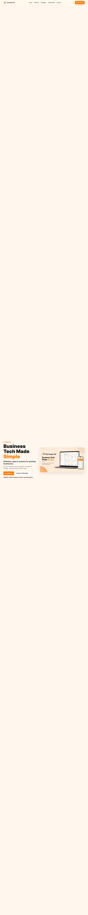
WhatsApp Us (79, 2)
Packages (43, 2)
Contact (59, 2)
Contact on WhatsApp (22, 473)
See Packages (9, 473)
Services (36, 2)
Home (30, 2)
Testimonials (51, 2)
